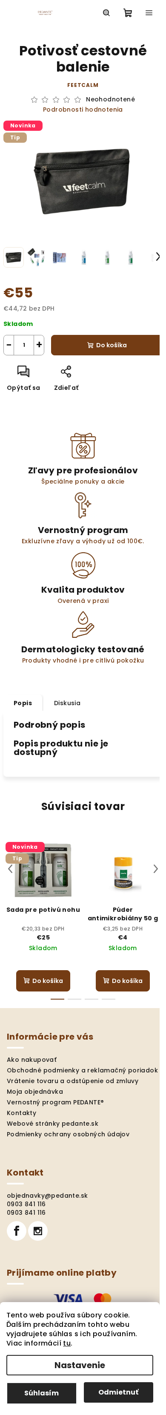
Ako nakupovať (32, 1059)
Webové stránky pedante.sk (52, 1123)
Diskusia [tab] (67, 703)
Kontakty (21, 1113)
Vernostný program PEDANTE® (55, 1102)
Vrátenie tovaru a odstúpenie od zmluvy (72, 1081)
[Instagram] (38, 1231)
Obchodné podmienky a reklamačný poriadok (82, 1070)
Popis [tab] (23, 703)
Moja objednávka (35, 1091)
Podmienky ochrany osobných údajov (68, 1134)
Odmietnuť (118, 1392)
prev (10, 869)
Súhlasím (41, 1393)
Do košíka (111, 345)
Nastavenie (79, 1365)
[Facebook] (16, 1231)
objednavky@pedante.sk (47, 1195)
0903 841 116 (26, 1204)
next (156, 869)
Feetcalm (82, 85)
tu (67, 1343)
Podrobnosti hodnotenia (83, 110)
